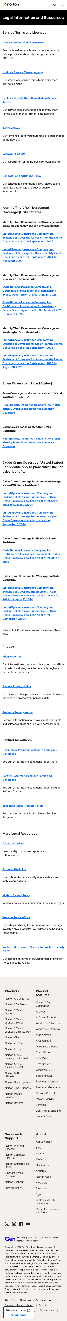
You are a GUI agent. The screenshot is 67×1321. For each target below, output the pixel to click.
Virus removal (43, 1040)
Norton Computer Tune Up (15, 1156)
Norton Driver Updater (18, 1082)
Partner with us (43, 1300)
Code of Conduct (13, 843)
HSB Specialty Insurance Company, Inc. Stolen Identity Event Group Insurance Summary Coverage (31, 408)
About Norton (44, 1141)
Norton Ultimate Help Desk (17, 1165)
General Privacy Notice (16, 686)
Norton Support (14, 1182)
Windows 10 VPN (46, 1069)
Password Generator (48, 1087)
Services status (48, 1310)
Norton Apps (43, 1176)
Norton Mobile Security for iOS (14, 1065)
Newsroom (25, 1300)
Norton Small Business (18, 1088)
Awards (40, 1153)
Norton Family (13, 1049)
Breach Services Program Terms (22, 805)
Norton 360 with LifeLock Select (14, 1021)
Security (43, 1305)
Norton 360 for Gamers (14, 1012)
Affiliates (41, 1170)
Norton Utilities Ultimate (13, 1074)
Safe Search (43, 1064)
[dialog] (18, 1312)
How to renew (13, 1187)
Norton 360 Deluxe (16, 1004)
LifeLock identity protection (45, 1201)
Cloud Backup (44, 1052)
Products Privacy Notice (17, 712)
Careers (9, 1305)
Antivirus (40, 1011)
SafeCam (41, 1104)
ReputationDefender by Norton (47, 1210)
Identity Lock (43, 1116)
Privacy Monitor (45, 1099)
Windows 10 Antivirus (48, 1023)
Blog (38, 1147)
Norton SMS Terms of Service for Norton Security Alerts (33, 949)
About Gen (10, 1300)
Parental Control (45, 1093)
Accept (14, 1315)
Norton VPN (12, 1037)
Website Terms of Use (16, 917)
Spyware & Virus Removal (14, 1174)
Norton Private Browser (13, 1095)
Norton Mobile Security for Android (16, 1056)
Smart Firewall (44, 1075)
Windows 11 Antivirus (48, 1029)
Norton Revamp (14, 1102)
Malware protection (47, 1046)
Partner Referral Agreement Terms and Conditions (27, 777)
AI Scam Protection (47, 1017)
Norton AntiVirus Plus (17, 998)
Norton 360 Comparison (43, 1004)
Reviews (41, 1159)
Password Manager (47, 1081)
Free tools (42, 1188)
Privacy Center (11, 656)
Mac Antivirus (43, 1034)
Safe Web (41, 1058)
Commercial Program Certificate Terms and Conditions (29, 751)
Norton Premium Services (14, 1147)
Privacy (30, 1305)
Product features (42, 993)
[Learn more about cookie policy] (29, 1310)
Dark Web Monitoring (48, 1110)
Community (42, 1165)
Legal (20, 1305)
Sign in (39, 1194)
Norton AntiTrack (15, 1043)
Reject (23, 1315)
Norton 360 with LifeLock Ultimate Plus (18, 1030)
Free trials (41, 1182)
